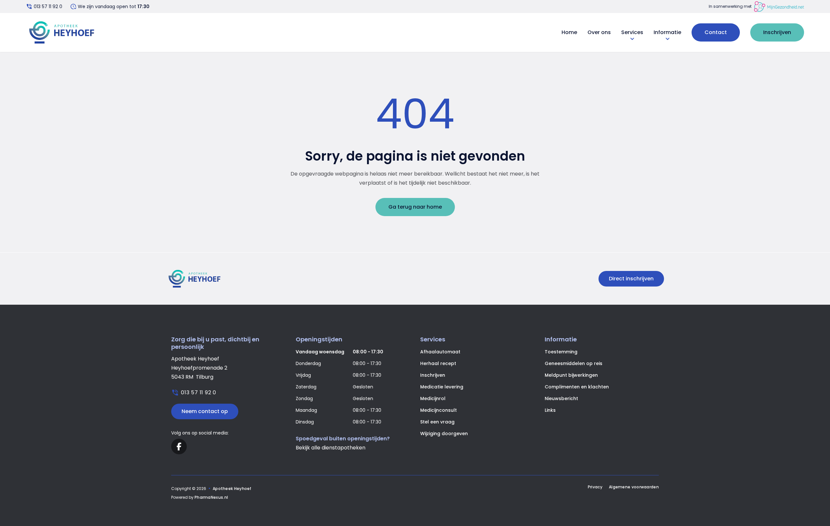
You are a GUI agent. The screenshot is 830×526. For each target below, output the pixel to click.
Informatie (667, 32)
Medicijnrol (432, 398)
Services (632, 32)
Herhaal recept (438, 363)
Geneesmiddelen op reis (573, 363)
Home (569, 32)
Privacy (595, 487)
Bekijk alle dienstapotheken (330, 447)
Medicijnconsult (438, 410)
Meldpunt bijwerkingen (571, 375)
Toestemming (561, 352)
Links (550, 410)
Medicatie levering (441, 387)
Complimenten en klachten (577, 387)
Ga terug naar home (415, 207)
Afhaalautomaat (440, 352)
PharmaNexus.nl (211, 497)
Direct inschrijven (631, 278)
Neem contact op (205, 411)
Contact (716, 32)
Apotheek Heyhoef (232, 488)
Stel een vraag (437, 422)
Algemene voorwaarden (634, 487)
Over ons (599, 32)
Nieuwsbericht (561, 398)
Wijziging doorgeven (444, 433)
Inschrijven (777, 32)
